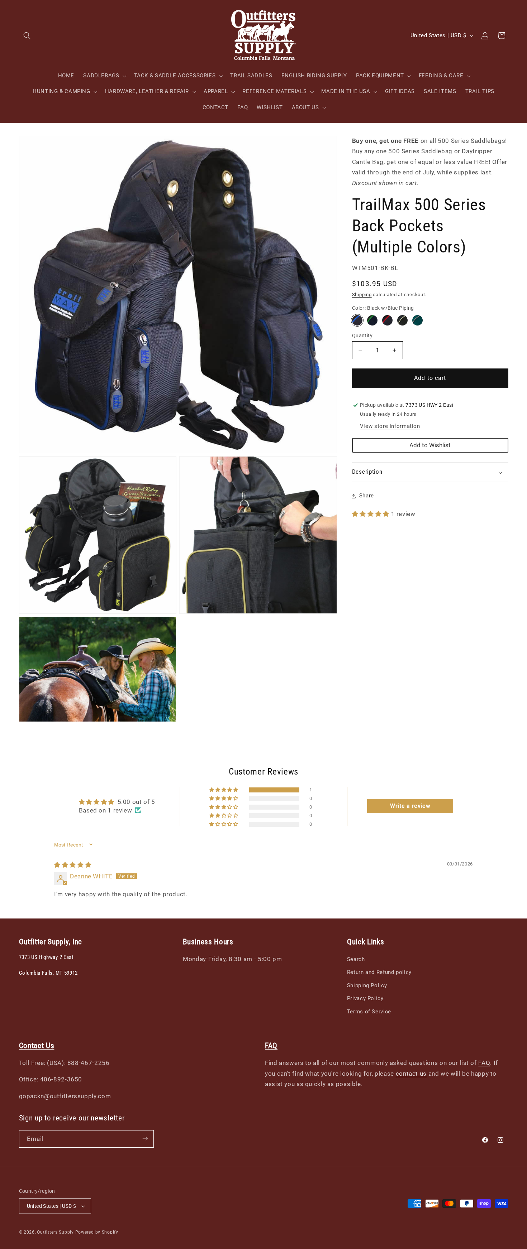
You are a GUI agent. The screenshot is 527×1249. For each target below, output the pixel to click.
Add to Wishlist (430, 445)
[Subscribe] (145, 1139)
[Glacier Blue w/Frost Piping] (417, 320)
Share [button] (366, 495)
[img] (72, 864)
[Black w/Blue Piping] (357, 320)
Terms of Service (369, 1011)
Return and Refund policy (379, 972)
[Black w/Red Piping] (387, 320)
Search (356, 959)
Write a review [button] (410, 805)
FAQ (484, 1063)
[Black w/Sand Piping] (402, 320)
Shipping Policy (367, 985)
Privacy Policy (365, 998)
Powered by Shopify (96, 1232)
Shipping (362, 295)
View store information (390, 426)
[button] (27, 35)
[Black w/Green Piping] (372, 320)
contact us (411, 1073)
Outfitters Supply (56, 1232)
